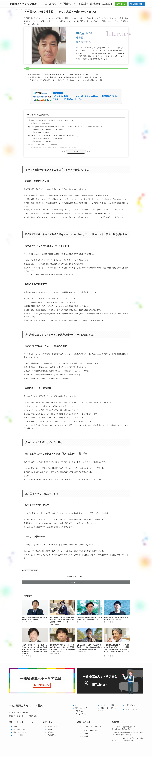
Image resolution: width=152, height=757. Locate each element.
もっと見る (76, 151)
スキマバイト (53, 726)
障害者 (50, 729)
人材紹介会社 (53, 735)
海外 (15, 726)
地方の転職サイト (20, 732)
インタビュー (80, 711)
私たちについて (81, 708)
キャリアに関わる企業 (31, 570)
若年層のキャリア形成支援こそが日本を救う (48, 129)
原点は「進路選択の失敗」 (43, 123)
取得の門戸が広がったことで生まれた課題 (48, 138)
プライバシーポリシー (134, 709)
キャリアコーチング (89, 730)
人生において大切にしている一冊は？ (45, 144)
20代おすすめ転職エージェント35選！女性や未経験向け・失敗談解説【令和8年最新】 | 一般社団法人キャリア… (85, 97)
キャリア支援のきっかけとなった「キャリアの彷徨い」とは (53, 120)
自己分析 (85, 733)
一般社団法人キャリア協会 (22, 4)
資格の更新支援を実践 (41, 132)
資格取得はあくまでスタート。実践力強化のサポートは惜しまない (55, 135)
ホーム (77, 705)
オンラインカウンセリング (92, 726)
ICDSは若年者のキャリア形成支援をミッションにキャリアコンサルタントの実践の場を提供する (66, 126)
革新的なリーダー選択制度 (43, 141)
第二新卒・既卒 (19, 729)
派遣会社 (51, 732)
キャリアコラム (81, 714)
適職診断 (85, 736)
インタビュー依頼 (107, 705)
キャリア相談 (18, 735)
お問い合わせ (131, 705)
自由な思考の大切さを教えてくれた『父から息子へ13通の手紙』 (55, 147)
